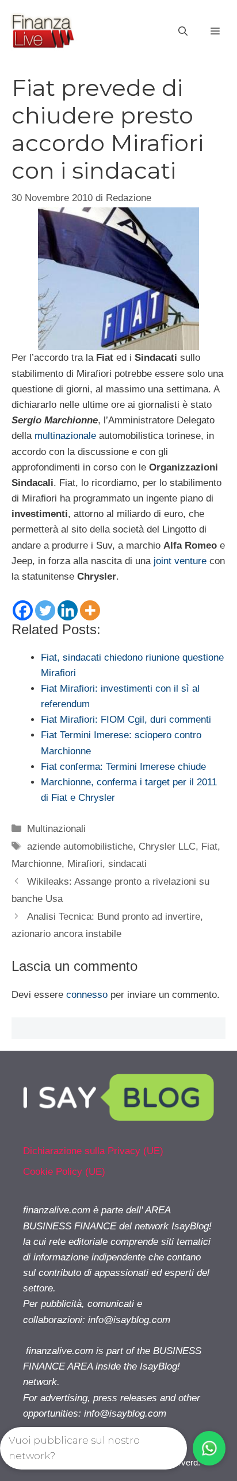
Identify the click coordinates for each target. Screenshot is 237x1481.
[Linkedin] (68, 610)
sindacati (127, 863)
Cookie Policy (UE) (64, 1171)
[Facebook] (23, 610)
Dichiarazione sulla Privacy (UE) (93, 1151)
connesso (87, 994)
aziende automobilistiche (80, 846)
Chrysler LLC (167, 846)
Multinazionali (56, 828)
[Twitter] (45, 610)
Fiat (209, 846)
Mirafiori (84, 863)
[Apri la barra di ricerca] (183, 31)
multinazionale (65, 435)
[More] (90, 610)
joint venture (180, 561)
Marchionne (37, 863)
